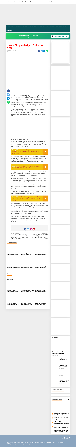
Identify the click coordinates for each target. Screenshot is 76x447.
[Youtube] (34, 229)
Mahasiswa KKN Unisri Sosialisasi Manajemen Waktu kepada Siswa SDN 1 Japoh (61, 422)
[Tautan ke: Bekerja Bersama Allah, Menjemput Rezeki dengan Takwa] (55, 367)
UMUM (8, 51)
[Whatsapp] (47, 51)
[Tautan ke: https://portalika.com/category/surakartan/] (68, 390)
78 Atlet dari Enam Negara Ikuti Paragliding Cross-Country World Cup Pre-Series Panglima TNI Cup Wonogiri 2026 (61, 418)
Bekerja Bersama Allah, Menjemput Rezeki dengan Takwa (64, 366)
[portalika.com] (38, 14)
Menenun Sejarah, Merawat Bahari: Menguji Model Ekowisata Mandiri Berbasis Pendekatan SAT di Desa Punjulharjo (59, 352)
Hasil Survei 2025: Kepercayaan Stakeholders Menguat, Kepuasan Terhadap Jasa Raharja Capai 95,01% (13, 254)
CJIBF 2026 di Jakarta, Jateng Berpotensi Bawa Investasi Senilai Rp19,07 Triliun (27, 266)
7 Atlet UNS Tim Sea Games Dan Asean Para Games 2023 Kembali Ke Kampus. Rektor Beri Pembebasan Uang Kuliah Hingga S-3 (20, 236)
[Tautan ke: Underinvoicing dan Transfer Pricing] (55, 375)
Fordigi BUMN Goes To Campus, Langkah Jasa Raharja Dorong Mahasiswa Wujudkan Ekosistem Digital (40, 236)
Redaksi (15, 444)
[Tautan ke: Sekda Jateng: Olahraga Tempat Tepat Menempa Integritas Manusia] (60, 406)
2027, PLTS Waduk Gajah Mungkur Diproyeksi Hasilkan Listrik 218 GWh (41, 266)
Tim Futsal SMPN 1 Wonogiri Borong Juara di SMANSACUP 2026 (61, 426)
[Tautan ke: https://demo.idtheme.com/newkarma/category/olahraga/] (68, 399)
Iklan (30, 444)
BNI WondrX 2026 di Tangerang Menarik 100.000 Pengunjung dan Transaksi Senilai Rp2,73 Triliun (13, 266)
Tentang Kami (10, 444)
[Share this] (39, 51)
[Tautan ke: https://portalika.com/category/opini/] (68, 338)
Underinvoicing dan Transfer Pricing (63, 373)
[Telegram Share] (44, 51)
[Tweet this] (42, 51)
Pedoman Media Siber (23, 444)
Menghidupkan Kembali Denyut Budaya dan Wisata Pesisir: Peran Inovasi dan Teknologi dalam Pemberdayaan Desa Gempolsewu (64, 358)
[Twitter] (28, 229)
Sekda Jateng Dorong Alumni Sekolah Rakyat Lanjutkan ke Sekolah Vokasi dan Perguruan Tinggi (40, 254)
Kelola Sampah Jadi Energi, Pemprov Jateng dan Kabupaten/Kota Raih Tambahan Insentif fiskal (27, 254)
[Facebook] (25, 229)
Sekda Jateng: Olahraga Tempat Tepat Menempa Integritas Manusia (61, 414)
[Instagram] (31, 229)
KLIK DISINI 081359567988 (59, 36)
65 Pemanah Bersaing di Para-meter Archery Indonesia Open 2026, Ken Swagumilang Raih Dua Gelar (61, 431)
